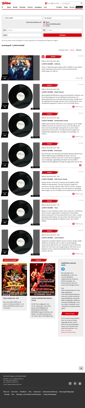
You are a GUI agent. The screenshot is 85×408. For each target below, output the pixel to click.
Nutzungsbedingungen (66, 392)
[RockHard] (6, 3)
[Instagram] (70, 383)
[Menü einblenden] (2, 7)
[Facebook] (75, 383)
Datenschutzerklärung (50, 392)
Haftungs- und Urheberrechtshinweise (28, 394)
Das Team (14, 392)
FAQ (30, 392)
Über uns (6, 392)
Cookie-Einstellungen (49, 394)
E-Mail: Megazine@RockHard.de (12, 384)
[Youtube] (80, 383)
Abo (13, 394)
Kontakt (6, 394)
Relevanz (79, 50)
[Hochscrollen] (81, 368)
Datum (72, 50)
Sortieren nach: (63, 50)
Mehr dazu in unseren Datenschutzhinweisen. (69, 330)
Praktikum (23, 392)
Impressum (37, 392)
